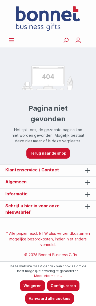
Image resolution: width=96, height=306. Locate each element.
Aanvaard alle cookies (49, 298)
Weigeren (32, 285)
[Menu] (11, 40)
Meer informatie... (48, 276)
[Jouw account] (78, 40)
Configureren (63, 285)
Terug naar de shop (48, 153)
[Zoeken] (66, 40)
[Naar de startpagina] (48, 18)
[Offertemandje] (87, 38)
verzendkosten (70, 233)
